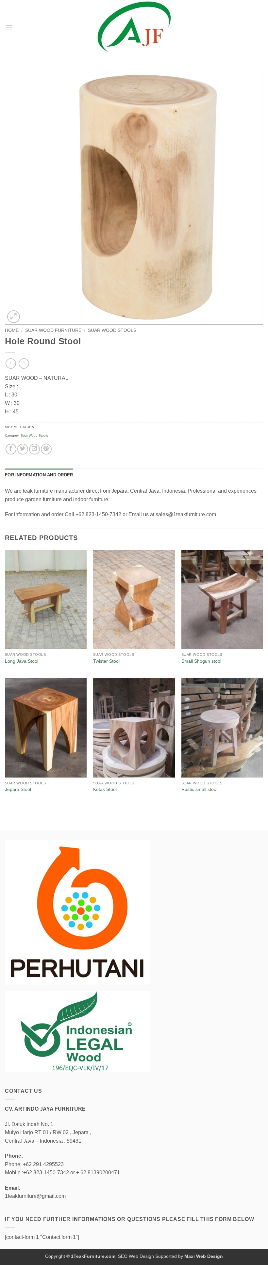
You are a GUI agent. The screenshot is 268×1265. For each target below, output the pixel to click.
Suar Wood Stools (112, 330)
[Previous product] (24, 363)
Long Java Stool (21, 661)
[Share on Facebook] (11, 449)
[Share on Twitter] (22, 449)
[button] (9, 27)
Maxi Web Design (203, 1256)
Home (12, 330)
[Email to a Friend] (34, 449)
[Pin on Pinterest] (46, 449)
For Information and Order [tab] (39, 474)
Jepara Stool (18, 789)
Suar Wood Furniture (53, 330)
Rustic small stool (199, 789)
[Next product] (11, 363)
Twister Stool (106, 661)
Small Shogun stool (201, 661)
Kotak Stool (105, 789)
